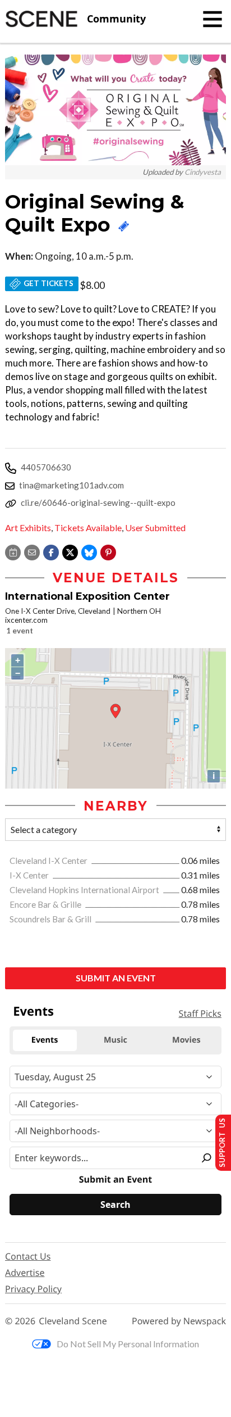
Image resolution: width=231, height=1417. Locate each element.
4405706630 (46, 467)
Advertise (24, 1272)
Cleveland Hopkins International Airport (85, 890)
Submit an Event (116, 977)
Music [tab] (115, 1040)
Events (33, 1011)
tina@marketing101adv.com (71, 485)
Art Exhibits (28, 527)
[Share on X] (70, 551)
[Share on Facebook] (51, 551)
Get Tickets (48, 283)
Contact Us (27, 1256)
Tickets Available (88, 527)
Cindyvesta (202, 171)
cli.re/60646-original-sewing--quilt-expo (98, 502)
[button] (108, 551)
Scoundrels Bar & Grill (51, 919)
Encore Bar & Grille (46, 904)
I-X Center (30, 875)
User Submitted (155, 527)
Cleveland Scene (73, 1321)
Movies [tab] (186, 1040)
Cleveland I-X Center (49, 860)
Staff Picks (200, 1013)
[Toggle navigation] (212, 19)
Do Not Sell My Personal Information (128, 1343)
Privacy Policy (33, 1289)
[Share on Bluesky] (89, 551)
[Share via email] (32, 551)
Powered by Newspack (179, 1321)
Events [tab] (44, 1040)
